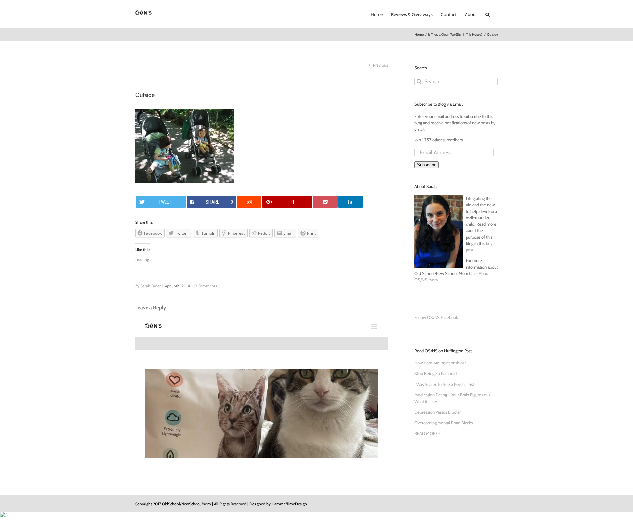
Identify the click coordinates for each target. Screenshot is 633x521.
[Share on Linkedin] (350, 202)
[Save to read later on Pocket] (325, 202)
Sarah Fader (150, 285)
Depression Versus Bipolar (437, 412)
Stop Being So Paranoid (435, 373)
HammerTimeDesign (289, 503)
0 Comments (205, 285)
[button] (487, 14)
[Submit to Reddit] (249, 202)
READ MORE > (427, 433)
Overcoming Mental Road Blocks (443, 422)
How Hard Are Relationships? (440, 362)
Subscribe (426, 164)
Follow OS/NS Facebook (436, 317)
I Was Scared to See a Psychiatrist (444, 384)
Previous (380, 65)
